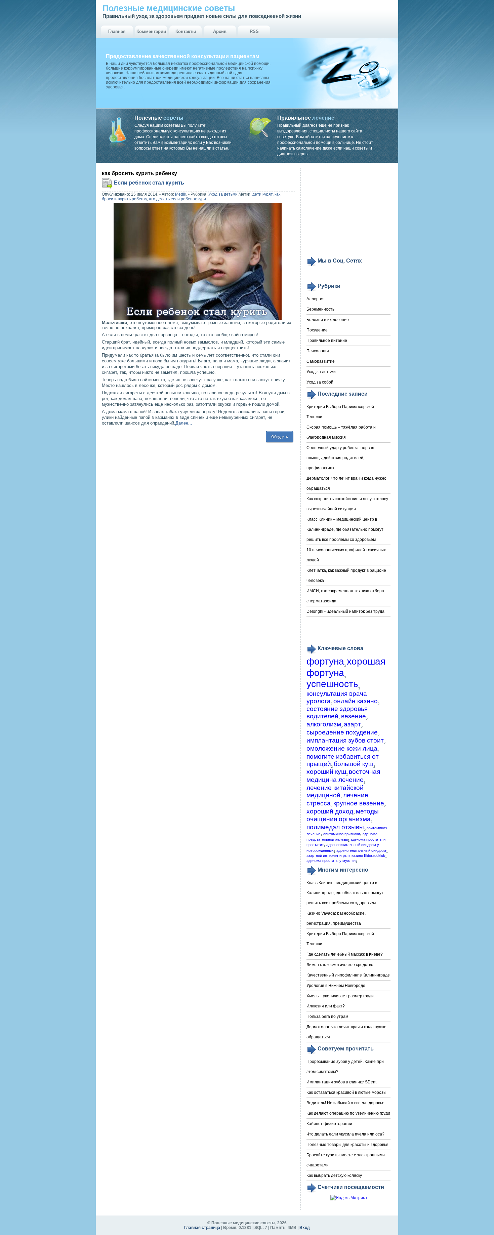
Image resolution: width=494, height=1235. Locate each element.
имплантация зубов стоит (345, 740)
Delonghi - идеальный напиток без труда (345, 611)
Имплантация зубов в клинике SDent (341, 1082)
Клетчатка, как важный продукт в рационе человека (346, 575)
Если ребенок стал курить (149, 183)
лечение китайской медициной (335, 791)
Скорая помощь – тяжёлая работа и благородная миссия (341, 432)
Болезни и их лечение (327, 319)
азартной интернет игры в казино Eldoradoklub (345, 855)
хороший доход (329, 811)
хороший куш (326, 771)
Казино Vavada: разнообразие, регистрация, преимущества (336, 918)
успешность (332, 684)
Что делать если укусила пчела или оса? (345, 1134)
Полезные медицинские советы (168, 8)
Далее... (183, 423)
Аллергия (315, 298)
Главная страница (202, 1227)
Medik (180, 194)
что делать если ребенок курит (178, 199)
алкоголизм (323, 724)
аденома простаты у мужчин (331, 861)
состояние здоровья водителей (337, 712)
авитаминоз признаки (341, 834)
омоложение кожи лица (341, 748)
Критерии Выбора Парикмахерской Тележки (340, 411)
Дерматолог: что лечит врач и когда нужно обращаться (346, 483)
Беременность (320, 309)
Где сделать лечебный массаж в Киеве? (344, 954)
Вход (304, 1227)
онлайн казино (355, 701)
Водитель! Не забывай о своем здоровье (345, 1103)
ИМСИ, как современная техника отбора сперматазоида (345, 596)
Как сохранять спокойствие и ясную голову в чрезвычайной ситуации (347, 503)
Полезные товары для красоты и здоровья (347, 1144)
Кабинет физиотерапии (329, 1123)
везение (353, 716)
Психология (317, 351)
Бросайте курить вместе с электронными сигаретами (345, 1160)
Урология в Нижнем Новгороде (335, 985)
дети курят (262, 194)
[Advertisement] (348, 212)
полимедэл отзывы (335, 827)
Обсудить (279, 437)
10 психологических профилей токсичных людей (346, 555)
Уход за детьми (223, 194)
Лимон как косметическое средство (339, 964)
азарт (352, 724)
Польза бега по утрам (327, 1016)
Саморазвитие (320, 361)
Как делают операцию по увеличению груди (348, 1113)
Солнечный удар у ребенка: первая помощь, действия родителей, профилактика (340, 457)
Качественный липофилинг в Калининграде (348, 975)
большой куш (353, 763)
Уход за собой (319, 382)
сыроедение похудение (342, 732)
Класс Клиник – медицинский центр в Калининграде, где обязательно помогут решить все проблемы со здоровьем (344, 529)
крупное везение (358, 803)
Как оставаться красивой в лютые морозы (346, 1092)
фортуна (325, 661)
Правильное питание (326, 340)
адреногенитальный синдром (361, 850)
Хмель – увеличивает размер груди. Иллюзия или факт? (340, 1001)
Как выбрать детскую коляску (334, 1175)
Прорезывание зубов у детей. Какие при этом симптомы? (345, 1066)
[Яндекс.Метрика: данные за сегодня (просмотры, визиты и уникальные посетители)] (348, 1198)
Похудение (317, 330)
